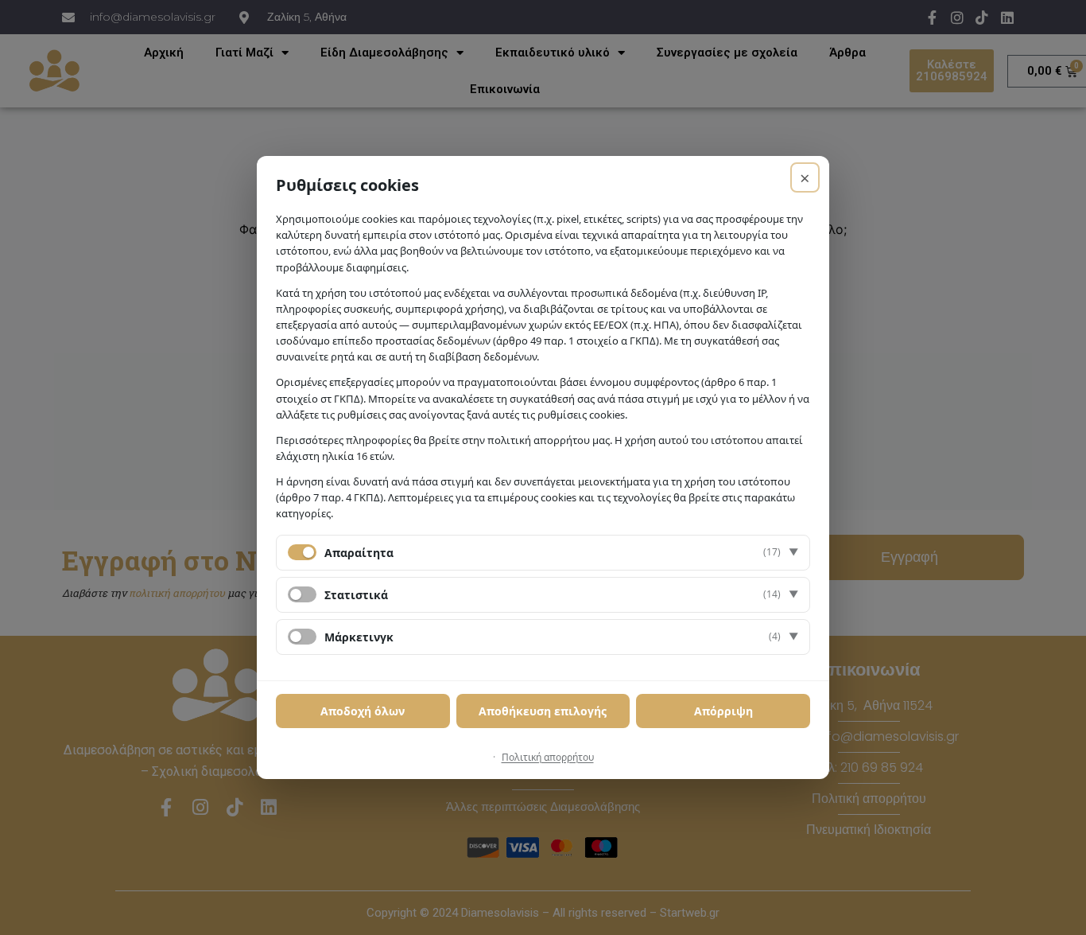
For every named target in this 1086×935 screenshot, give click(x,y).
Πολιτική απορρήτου (548, 757)
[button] (543, 553)
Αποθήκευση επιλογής (543, 711)
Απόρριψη (723, 711)
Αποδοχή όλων (362, 711)
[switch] (302, 594)
